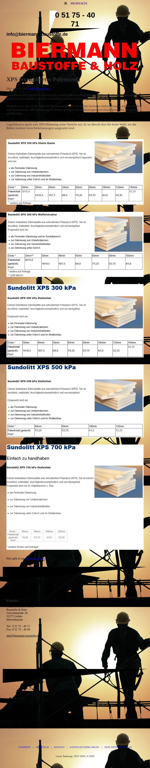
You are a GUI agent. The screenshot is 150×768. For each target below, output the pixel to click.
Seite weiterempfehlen (118, 747)
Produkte (79, 3)
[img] (75, 56)
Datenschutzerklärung (84, 747)
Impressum (42, 747)
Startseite (24, 747)
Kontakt (59, 747)
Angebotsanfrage (39, 88)
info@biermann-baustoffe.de (23, 635)
